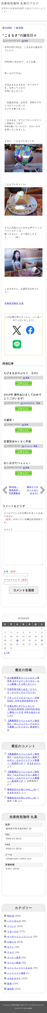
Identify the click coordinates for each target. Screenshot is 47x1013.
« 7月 (7, 653)
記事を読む (23, 383)
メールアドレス (16, 580)
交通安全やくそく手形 (17, 441)
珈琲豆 (10, 989)
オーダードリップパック (20, 937)
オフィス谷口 (28, 1008)
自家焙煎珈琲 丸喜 (14, 303)
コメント (8, 529)
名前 (11, 571)
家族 (21, 28)
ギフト (10, 947)
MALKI (10, 916)
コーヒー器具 (14, 957)
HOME (8, 28)
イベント (28, 446)
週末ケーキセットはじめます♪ (32, 490)
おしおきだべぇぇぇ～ (17, 463)
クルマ (10, 952)
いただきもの (14, 921)
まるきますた (29, 403)
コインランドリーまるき (20, 968)
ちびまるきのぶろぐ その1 (21, 373)
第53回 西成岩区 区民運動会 (14, 490)
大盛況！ (9, 420)
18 (17, 640)
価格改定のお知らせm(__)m (21, 789)
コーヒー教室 (14, 963)
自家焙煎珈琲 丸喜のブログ (20, 3)
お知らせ (11, 942)
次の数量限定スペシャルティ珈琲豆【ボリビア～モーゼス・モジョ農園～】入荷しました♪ (23, 681)
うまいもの (13, 931)
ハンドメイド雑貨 (16, 973)
